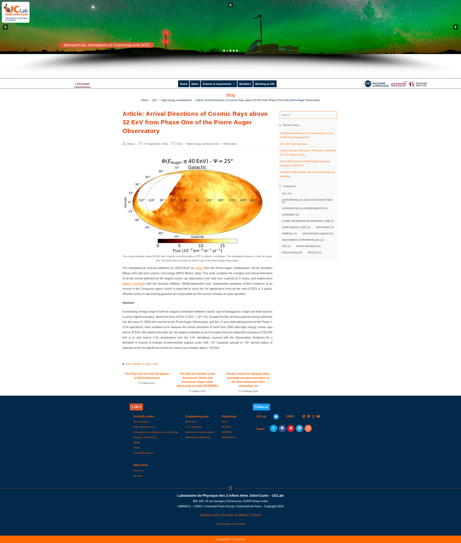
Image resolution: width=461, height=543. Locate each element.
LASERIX (227, 432)
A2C (179, 143)
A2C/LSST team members (293, 144)
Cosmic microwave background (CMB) (308, 221)
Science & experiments (217, 83)
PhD (286, 246)
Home (183, 83)
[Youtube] (318, 416)
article (199, 268)
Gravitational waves (317, 233)
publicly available (133, 283)
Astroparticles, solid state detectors (307, 201)
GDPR (242, 524)
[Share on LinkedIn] (299, 428)
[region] (230, 37)
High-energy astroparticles (202, 143)
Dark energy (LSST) (296, 227)
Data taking (325, 227)
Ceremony (290, 214)
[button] (230, 5)
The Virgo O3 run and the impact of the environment (147, 375)
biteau (131, 143)
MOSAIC (226, 427)
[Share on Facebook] (282, 428)
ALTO (225, 421)
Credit (219, 524)
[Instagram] (313, 416)
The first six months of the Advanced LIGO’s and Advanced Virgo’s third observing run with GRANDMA (197, 379)
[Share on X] (273, 428)
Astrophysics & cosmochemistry (305, 208)
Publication (230, 143)
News (194, 83)
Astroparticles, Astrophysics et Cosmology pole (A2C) (107, 45)
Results (315, 252)
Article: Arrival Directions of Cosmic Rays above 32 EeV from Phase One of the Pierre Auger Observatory (258, 100)
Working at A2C (265, 83)
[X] (304, 416)
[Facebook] (308, 416)
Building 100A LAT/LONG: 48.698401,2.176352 (230, 515)
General (289, 233)
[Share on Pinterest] (290, 428)
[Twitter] (276, 416)
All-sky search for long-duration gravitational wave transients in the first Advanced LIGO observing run (248, 379)
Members (245, 83)
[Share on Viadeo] (308, 428)
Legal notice (230, 524)
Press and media (308, 246)
